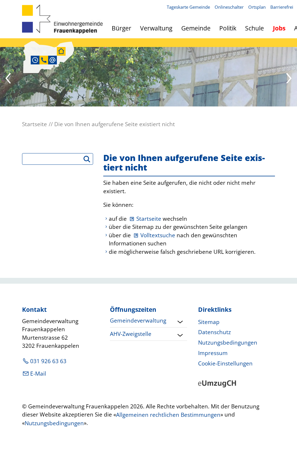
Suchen (89, 161)
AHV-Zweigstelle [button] (130, 334)
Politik (227, 28)
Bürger (121, 28)
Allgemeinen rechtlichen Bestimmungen (168, 415)
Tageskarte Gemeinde (188, 7)
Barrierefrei (281, 7)
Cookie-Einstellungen (225, 363)
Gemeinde (196, 28)
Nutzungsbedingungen (227, 342)
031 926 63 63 (48, 361)
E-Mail (38, 373)
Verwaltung (156, 28)
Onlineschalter (229, 7)
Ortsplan (257, 7)
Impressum (213, 353)
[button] (8, 79)
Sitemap (209, 322)
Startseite (148, 218)
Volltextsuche (157, 235)
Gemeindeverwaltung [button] (138, 320)
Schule (254, 28)
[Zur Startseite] (62, 19)
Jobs (279, 28)
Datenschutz (214, 332)
